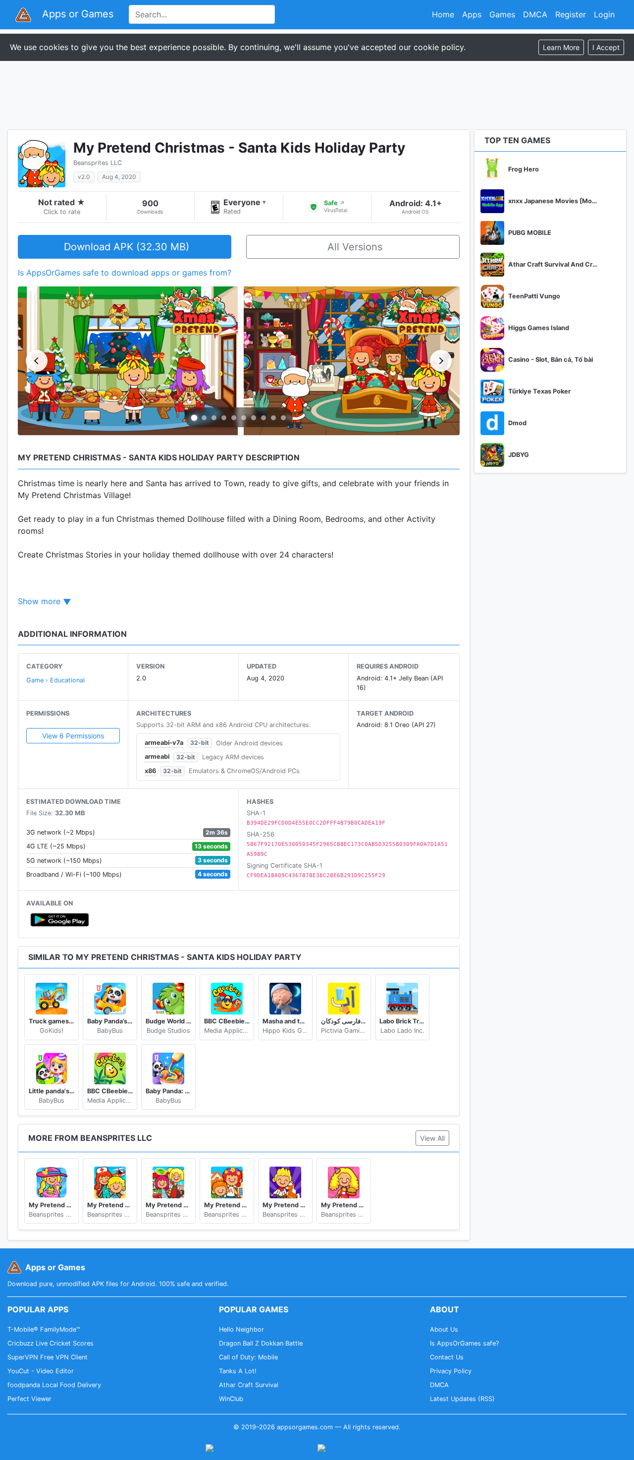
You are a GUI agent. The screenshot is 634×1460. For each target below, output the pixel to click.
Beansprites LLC (97, 163)
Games (502, 14)
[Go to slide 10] (283, 417)
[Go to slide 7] (253, 417)
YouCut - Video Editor (40, 1371)
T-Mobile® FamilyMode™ (43, 1329)
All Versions (354, 247)
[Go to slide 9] (273, 417)
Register (570, 14)
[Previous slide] (37, 361)
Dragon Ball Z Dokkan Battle (261, 1343)
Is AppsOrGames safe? (464, 1343)
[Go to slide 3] (213, 417)
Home (443, 14)
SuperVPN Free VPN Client (47, 1357)
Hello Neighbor (241, 1329)
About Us (444, 1329)
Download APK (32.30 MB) (126, 247)
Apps (471, 14)
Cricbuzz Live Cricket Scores (50, 1343)
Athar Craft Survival (248, 1385)
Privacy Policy (451, 1371)
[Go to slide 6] (243, 417)
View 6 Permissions (73, 735)
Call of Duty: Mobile (248, 1357)
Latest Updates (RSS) (462, 1399)
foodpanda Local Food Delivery (54, 1385)
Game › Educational (55, 680)
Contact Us (447, 1357)
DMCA (535, 14)
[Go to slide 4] (223, 417)
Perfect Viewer (29, 1399)
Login (604, 14)
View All (432, 1138)
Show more (39, 601)
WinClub (231, 1399)
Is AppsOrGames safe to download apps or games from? (124, 273)
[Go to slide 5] (233, 417)
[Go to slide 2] (204, 417)
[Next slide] (441, 361)
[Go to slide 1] (194, 418)
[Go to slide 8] (263, 417)
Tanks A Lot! (238, 1371)
